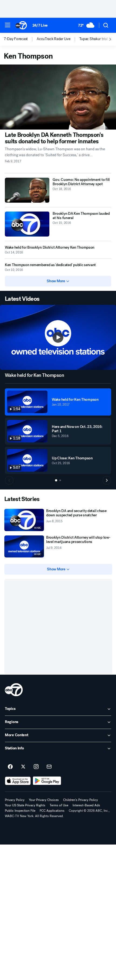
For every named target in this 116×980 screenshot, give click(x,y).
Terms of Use (59, 805)
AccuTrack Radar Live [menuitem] (53, 39)
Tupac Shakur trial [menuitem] (93, 39)
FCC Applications (52, 810)
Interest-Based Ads (86, 805)
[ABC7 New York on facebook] (10, 766)
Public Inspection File (20, 810)
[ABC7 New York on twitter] (23, 766)
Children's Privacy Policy (80, 800)
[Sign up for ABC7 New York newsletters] (49, 766)
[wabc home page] (14, 689)
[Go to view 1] (56, 480)
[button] (7, 25)
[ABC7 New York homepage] (21, 25)
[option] (20, 39)
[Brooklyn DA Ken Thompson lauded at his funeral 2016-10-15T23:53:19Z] (27, 224)
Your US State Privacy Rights (25, 805)
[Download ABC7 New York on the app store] (18, 781)
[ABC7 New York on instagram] (36, 766)
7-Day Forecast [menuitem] (16, 39)
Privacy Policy (15, 800)
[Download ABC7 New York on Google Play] (47, 781)
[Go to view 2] (60, 480)
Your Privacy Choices (44, 800)
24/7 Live (40, 25)
